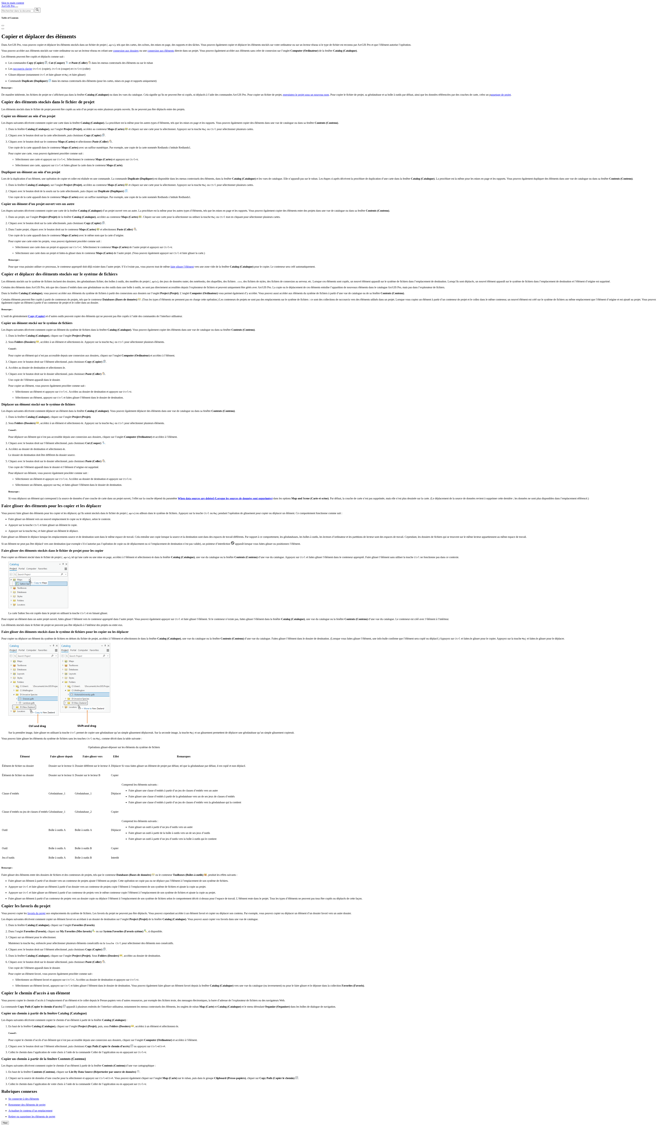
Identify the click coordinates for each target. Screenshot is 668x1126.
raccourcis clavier (22, 68)
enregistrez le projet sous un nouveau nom (306, 94)
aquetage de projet (501, 94)
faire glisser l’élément (182, 266)
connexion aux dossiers (126, 50)
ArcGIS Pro (8, 6)
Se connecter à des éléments (23, 1098)
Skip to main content (12, 2)
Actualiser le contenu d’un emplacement (30, 1110)
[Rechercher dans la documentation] (37, 10)
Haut (5, 1122)
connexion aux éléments (161, 50)
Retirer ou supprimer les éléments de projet (31, 1116)
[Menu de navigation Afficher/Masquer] (16, 6)
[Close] (2, 25)
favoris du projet (36, 913)
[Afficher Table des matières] (2, 28)
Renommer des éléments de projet (26, 1104)
